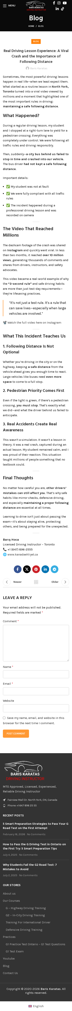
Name (8, 667)
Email (8, 683)
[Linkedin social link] (57, 9)
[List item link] (36, 805)
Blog (41, 26)
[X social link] (27, 569)
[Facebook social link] (54, 3)
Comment (11, 621)
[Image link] (24, 770)
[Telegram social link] (54, 569)
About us (9, 893)
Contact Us (10, 973)
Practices (9, 937)
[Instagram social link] (59, 3)
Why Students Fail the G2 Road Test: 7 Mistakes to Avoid (30, 867)
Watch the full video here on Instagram (34, 322)
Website (8, 700)
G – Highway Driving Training (26, 908)
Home (31, 26)
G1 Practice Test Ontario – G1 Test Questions (35, 944)
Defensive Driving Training (24, 930)
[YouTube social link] (65, 3)
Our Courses (11, 900)
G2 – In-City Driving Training (25, 915)
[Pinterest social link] (36, 569)
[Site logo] (36, 5)
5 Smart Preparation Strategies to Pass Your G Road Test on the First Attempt (35, 826)
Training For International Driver (28, 922)
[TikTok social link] (62, 9)
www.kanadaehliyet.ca (22, 554)
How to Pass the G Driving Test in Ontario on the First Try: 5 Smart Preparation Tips (34, 846)
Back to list (36, 582)
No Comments (36, 834)
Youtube (9, 958)
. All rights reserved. (45, 990)
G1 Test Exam (15, 951)
